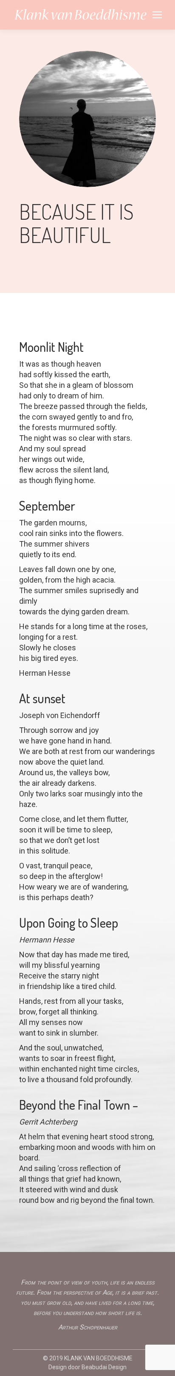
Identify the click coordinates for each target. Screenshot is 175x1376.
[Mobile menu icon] (157, 15)
